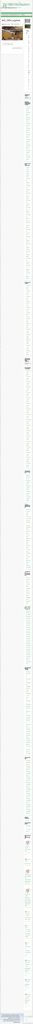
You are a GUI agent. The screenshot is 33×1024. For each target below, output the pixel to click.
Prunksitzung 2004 (28, 454)
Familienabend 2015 (28, 125)
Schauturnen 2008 (28, 336)
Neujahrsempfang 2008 (28, 811)
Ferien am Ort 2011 (28, 584)
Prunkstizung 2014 (28, 399)
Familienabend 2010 (28, 146)
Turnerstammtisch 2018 (28, 518)
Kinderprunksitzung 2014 (28, 645)
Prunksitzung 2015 (28, 394)
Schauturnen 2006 (28, 347)
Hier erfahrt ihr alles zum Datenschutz (13, 1021)
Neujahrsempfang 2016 (28, 778)
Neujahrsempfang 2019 (28, 762)
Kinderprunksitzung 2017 (28, 629)
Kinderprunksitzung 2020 (28, 612)
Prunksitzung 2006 (28, 443)
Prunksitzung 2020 (28, 378)
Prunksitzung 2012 (28, 410)
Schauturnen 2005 (28, 352)
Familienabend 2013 (28, 136)
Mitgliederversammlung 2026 (28, 970)
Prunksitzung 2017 (28, 389)
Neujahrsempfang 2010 (28, 806)
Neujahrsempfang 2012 (28, 795)
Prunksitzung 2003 (28, 459)
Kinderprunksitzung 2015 (28, 640)
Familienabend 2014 (28, 130)
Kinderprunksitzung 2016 (28, 634)
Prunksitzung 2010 (28, 421)
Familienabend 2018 (28, 108)
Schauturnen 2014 (28, 309)
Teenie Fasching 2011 (28, 661)
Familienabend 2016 (28, 119)
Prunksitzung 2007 (28, 437)
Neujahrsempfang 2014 (28, 784)
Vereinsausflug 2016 (28, 487)
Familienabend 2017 (28, 114)
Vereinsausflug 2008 (28, 493)
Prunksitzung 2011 (28, 416)
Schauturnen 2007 (28, 341)
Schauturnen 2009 (28, 330)
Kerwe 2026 (28, 863)
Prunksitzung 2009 (28, 427)
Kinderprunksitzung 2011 (28, 656)
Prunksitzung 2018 (28, 383)
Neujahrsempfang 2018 (28, 767)
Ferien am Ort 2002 (28, 593)
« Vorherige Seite (8, 44)
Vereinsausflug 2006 (28, 498)
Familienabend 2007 (28, 152)
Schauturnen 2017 (28, 292)
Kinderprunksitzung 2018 (28, 623)
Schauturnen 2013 (28, 314)
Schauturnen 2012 (28, 320)
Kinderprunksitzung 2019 (28, 618)
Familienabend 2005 (28, 157)
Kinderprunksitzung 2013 (28, 651)
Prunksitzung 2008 (28, 432)
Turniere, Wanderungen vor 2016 (28, 749)
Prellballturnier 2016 (28, 695)
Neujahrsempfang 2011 (28, 800)
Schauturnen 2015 (28, 303)
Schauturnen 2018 (28, 287)
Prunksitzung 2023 (28, 372)
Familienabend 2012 (28, 141)
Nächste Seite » (17, 48)
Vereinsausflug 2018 (28, 482)
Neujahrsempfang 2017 (28, 773)
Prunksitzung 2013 (28, 405)
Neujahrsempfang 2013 (28, 789)
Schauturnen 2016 (28, 298)
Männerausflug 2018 (28, 476)
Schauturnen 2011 (28, 325)
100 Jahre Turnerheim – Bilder (28, 935)
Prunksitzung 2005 (28, 448)
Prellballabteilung (28, 673)
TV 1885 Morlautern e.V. (16, 5)
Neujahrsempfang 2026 (27, 1002)
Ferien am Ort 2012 (28, 579)
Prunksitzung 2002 (28, 465)
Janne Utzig (7, 24)
